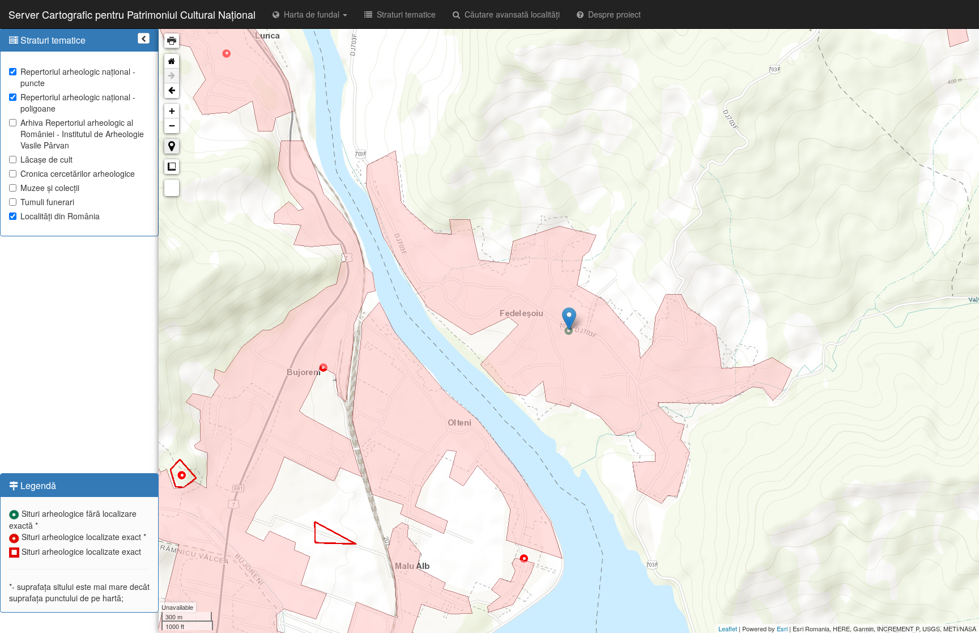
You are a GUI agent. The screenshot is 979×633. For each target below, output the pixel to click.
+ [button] (172, 111)
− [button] (172, 125)
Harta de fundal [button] (310, 14)
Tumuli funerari (47, 201)
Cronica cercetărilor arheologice (77, 173)
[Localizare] (171, 146)
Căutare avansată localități (510, 14)
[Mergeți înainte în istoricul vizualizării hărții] (171, 76)
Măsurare (171, 166)
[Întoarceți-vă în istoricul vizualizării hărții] (171, 90)
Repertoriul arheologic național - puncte (77, 77)
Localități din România (60, 216)
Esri (782, 628)
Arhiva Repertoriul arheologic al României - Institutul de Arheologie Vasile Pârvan (82, 134)
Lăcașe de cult (46, 159)
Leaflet (727, 628)
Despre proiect (612, 14)
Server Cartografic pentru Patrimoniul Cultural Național (132, 14)
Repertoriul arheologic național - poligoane (77, 102)
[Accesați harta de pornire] (171, 61)
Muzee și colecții (49, 187)
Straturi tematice (404, 14)
